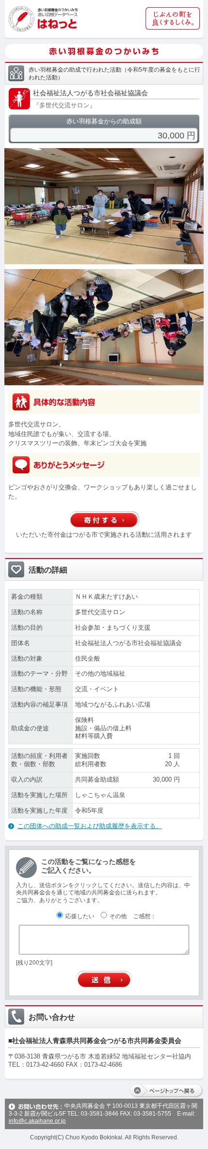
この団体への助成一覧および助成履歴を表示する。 (89, 826)
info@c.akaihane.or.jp (37, 1121)
